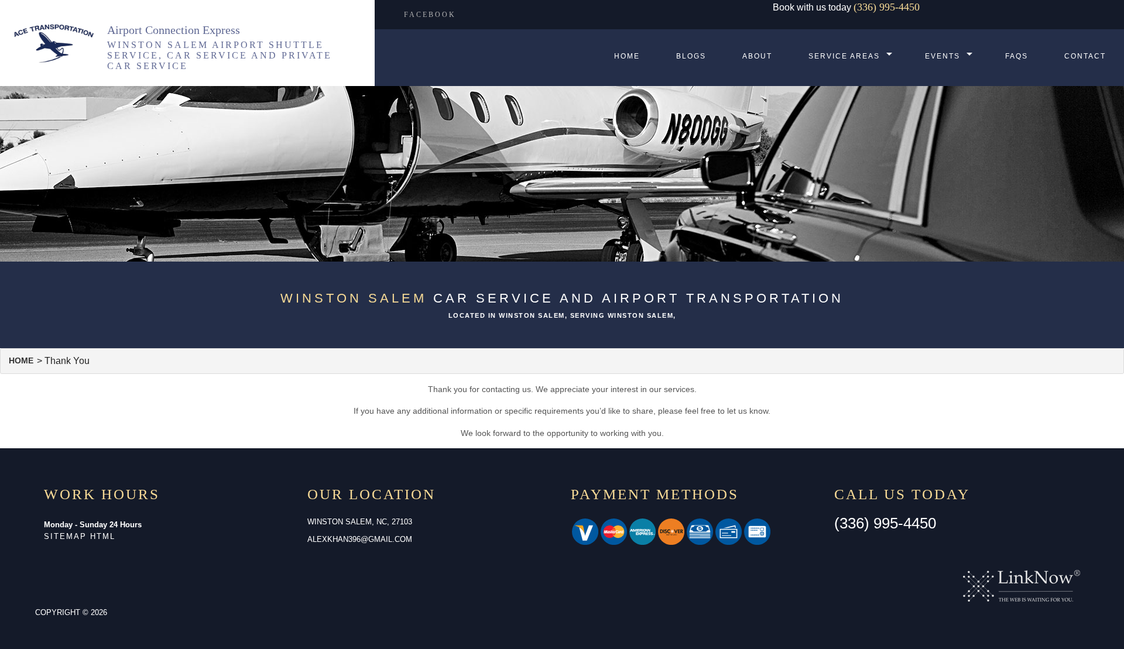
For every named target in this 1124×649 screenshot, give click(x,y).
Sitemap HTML (79, 536)
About (757, 56)
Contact (1085, 56)
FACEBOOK (430, 15)
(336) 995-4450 (887, 7)
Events (942, 56)
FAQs (1016, 56)
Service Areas (844, 56)
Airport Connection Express (173, 29)
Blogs (691, 56)
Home (627, 56)
